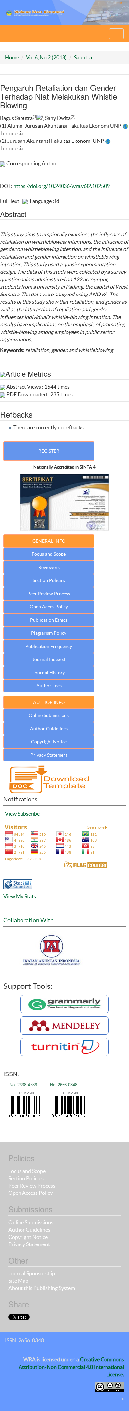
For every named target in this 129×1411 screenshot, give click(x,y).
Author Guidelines (49, 728)
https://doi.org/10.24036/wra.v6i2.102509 (61, 186)
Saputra (83, 57)
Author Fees (49, 685)
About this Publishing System (41, 1288)
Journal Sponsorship (31, 1273)
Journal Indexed (48, 659)
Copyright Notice (49, 741)
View (11, 814)
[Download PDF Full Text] (25, 201)
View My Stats (19, 896)
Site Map (18, 1281)
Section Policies (49, 580)
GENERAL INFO (48, 541)
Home (12, 57)
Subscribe (29, 814)
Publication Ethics (48, 620)
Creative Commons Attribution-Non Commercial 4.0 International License (71, 1366)
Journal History (49, 672)
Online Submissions (49, 715)
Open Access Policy (30, 1193)
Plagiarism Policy (48, 633)
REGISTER (48, 451)
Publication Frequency (48, 646)
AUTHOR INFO (49, 702)
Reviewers (49, 567)
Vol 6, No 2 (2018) (46, 57)
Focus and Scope (49, 554)
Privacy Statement (48, 754)
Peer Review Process (48, 593)
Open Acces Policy (49, 606)
